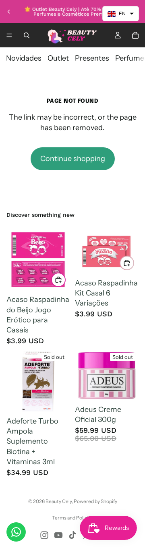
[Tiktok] (72, 535)
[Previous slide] (9, 11)
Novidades (23, 58)
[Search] (26, 35)
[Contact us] (16, 532)
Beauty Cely (59, 501)
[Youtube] (58, 535)
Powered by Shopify (95, 501)
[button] (121, 13)
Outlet (58, 58)
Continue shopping (72, 158)
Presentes (92, 58)
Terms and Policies (72, 518)
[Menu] (9, 35)
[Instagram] (44, 535)
